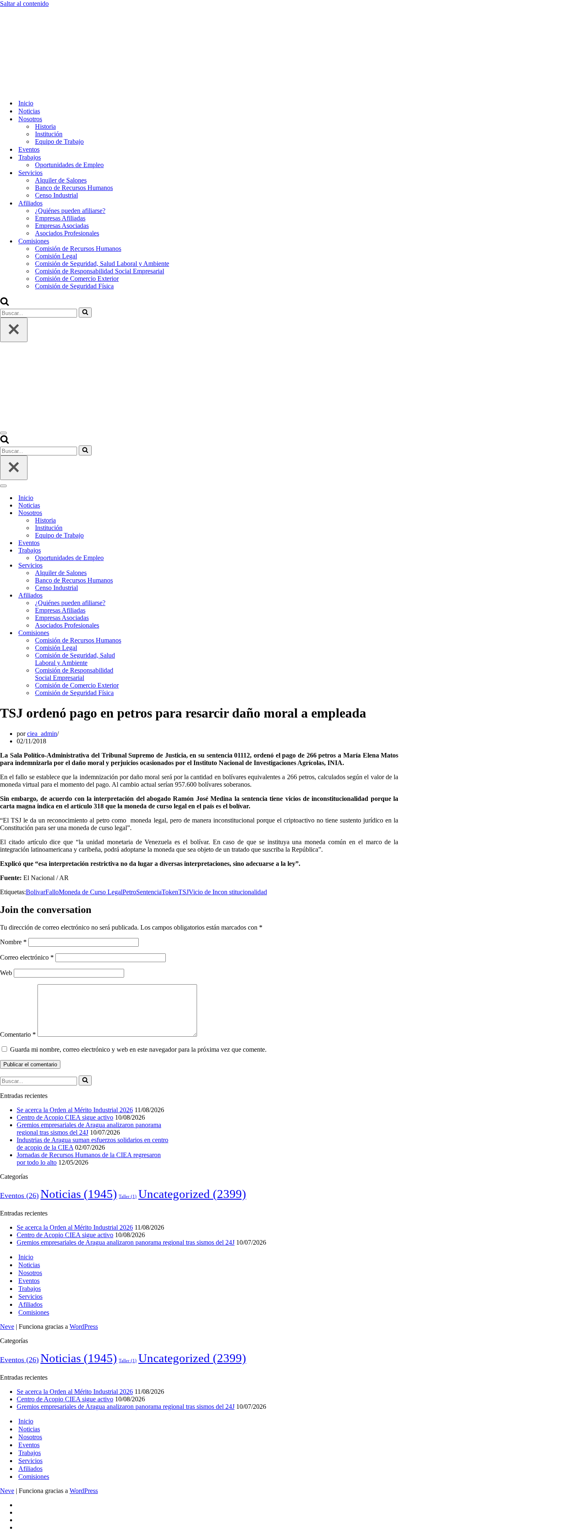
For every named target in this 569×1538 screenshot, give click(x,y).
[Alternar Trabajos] (145, 550)
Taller (128, 1196)
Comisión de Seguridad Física (74, 286)
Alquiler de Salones (61, 180)
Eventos (29, 149)
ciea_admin (42, 733)
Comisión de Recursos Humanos (78, 248)
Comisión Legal (56, 256)
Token (170, 891)
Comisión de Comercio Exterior (77, 278)
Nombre (13, 941)
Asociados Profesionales (67, 233)
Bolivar (35, 891)
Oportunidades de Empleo (69, 164)
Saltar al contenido (24, 3)
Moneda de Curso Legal (90, 891)
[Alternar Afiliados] (145, 595)
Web (6, 972)
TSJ (183, 891)
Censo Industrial (56, 195)
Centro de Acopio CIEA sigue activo (65, 1117)
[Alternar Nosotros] (145, 513)
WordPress (84, 1326)
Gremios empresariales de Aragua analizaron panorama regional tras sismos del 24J (126, 1242)
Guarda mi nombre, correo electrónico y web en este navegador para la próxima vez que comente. (138, 1049)
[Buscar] (4, 303)
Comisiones (33, 1312)
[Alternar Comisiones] (145, 633)
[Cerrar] (13, 330)
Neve (7, 1326)
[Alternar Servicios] (145, 565)
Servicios (30, 1296)
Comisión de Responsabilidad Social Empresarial (99, 271)
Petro (129, 891)
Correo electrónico (27, 957)
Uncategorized (192, 1193)
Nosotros (30, 1272)
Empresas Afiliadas (60, 218)
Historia (45, 126)
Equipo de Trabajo (59, 141)
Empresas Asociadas (62, 225)
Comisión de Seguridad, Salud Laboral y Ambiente (102, 263)
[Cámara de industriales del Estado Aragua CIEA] (41, 88)
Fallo (52, 891)
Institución (48, 134)
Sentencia (149, 891)
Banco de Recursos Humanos (74, 187)
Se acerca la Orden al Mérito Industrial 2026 (75, 1109)
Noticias (29, 111)
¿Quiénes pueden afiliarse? (70, 210)
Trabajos (29, 1288)
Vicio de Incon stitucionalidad (228, 891)
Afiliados (30, 1304)
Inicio (25, 103)
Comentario (18, 1034)
